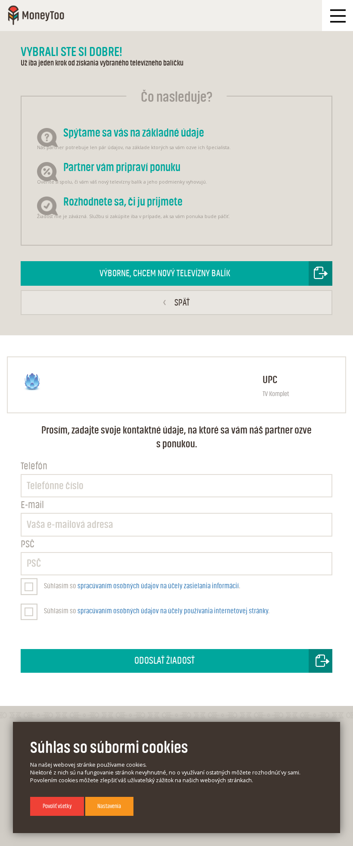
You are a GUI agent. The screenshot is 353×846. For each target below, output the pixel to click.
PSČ (27, 544)
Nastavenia (109, 806)
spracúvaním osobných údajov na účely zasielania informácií (158, 586)
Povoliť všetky (57, 806)
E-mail (32, 505)
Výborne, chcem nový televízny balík (164, 273)
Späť (176, 302)
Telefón (34, 466)
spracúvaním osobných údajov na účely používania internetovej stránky (172, 611)
